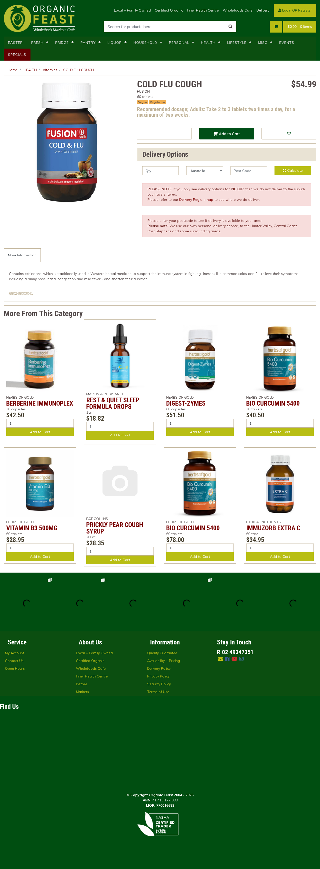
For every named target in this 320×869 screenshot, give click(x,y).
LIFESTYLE (236, 42)
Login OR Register (296, 10)
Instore (81, 684)
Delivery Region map (196, 199)
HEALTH (208, 42)
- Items (300, 26)
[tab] (22, 255)
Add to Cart (229, 133)
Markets (82, 691)
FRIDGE (62, 42)
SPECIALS (17, 54)
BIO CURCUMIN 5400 (273, 403)
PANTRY (88, 42)
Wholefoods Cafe (237, 10)
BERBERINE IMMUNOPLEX (39, 403)
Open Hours (15, 668)
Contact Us (14, 660)
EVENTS (286, 42)
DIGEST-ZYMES (186, 403)
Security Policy (159, 684)
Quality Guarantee (162, 653)
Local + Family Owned (132, 10)
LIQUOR (115, 42)
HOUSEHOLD (145, 42)
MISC (263, 42)
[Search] (230, 26)
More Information (22, 255)
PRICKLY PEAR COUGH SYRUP (114, 528)
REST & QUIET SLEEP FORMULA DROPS (112, 403)
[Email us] (220, 659)
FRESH (37, 42)
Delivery (262, 10)
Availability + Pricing (163, 660)
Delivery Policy (158, 668)
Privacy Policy (158, 676)
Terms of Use (158, 691)
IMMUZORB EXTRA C (273, 528)
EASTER (15, 42)
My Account (14, 653)
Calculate (294, 170)
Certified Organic (169, 10)
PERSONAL (179, 42)
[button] (289, 133)
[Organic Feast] (40, 18)
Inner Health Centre (203, 10)
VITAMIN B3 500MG (32, 528)
